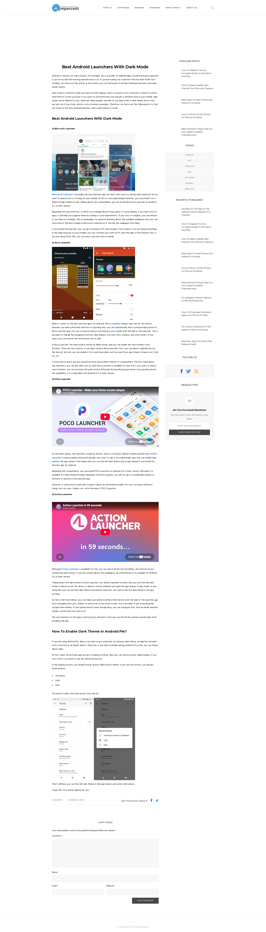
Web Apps (189, 189)
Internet (189, 183)
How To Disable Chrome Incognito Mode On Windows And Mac (196, 73)
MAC (189, 172)
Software (123, 8)
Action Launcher (70, 569)
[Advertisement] (133, 36)
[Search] (212, 7)
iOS (189, 160)
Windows (154, 8)
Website (110, 886)
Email (55, 886)
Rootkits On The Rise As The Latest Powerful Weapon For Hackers (196, 211)
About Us (192, 8)
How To (107, 8)
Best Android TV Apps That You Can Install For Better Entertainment (197, 132)
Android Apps (77, 800)
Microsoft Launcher (62, 194)
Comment (57, 836)
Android (139, 8)
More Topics (173, 8)
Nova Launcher (113, 324)
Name (55, 872)
